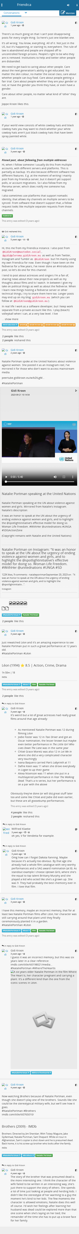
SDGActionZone (12, 530)
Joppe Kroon (9, 104)
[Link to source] (76, 22)
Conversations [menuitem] (11, 12)
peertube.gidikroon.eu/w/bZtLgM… (23, 377)
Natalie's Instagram (54, 506)
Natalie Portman (30, 615)
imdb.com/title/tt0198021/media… (31, 964)
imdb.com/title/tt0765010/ (18, 1114)
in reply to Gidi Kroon (14, 703)
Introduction (66, 266)
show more (11, 319)
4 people (16, 812)
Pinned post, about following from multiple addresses (34, 160)
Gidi (6, 231)
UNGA (67, 526)
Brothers (30, 1110)
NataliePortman (13, 383)
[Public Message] (23, 25)
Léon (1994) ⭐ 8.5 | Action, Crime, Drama (34, 665)
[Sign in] (68, 5)
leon (26, 684)
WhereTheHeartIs (44, 968)
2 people (7, 336)
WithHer (36, 526)
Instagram (6, 589)
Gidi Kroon (36, 325)
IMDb (4, 677)
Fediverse (7, 216)
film (34, 684)
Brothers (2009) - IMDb (19, 1126)
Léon (28, 653)
